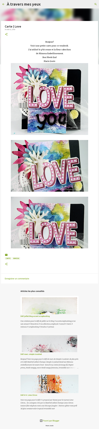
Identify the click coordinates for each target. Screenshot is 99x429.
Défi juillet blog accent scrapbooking (35, 316)
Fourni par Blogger (51, 421)
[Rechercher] (44, 4)
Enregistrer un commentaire (17, 279)
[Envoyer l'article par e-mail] (6, 256)
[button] (6, 34)
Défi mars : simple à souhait (31, 354)
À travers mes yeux (24, 4)
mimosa (16, 258)
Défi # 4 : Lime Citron (29, 395)
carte (8, 258)
